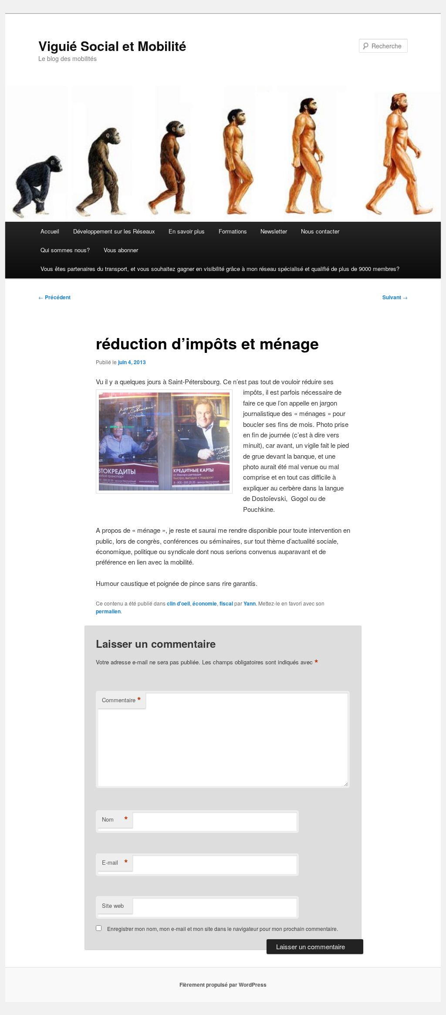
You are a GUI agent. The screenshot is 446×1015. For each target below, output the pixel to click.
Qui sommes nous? (65, 250)
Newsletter (273, 231)
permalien (108, 611)
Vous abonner (121, 250)
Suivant (395, 297)
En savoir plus (187, 231)
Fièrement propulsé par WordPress (223, 984)
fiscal (226, 603)
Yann (249, 603)
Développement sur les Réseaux (114, 231)
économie (205, 603)
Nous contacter (320, 231)
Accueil (50, 231)
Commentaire (121, 700)
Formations (233, 231)
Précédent (54, 297)
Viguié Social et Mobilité (112, 45)
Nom (115, 819)
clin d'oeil (178, 603)
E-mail (115, 863)
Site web (113, 905)
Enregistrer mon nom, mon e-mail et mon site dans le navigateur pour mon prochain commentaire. (222, 928)
